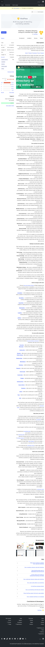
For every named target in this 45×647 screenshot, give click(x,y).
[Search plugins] (32, 12)
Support (2, 38)
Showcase (31, 618)
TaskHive (20, 312)
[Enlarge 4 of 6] (42, 551)
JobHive (19, 317)
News (43, 620)
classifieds (3, 61)
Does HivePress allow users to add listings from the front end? (37, 571)
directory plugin (4, 66)
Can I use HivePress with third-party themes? (35, 589)
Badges (22, 378)
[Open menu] (2, 1)
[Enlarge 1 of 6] (42, 543)
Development (21, 38)
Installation (29, 38)
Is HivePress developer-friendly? (37, 586)
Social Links (20, 374)
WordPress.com (40, 628)
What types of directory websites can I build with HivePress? (37, 563)
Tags (18, 394)
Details (41, 38)
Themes (30, 53)
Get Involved (8, 618)
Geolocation (22, 350)
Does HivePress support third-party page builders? (33, 593)
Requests (18, 368)
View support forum (10, 105)
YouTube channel (20, 438)
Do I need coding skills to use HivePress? (35, 582)
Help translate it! (15, 8)
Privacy (42, 624)
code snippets (31, 441)
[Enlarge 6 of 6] (23, 551)
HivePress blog (21, 434)
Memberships (19, 358)
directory (3, 64)
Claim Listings (20, 355)
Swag (9, 624)
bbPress (41, 631)
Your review (11, 92)
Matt (42, 629)
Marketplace (23, 361)
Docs (39, 53)
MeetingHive (22, 307)
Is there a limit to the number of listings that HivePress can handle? (37, 575)
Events (9, 620)
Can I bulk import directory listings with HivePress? (33, 579)
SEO (20, 398)
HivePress (35, 34)
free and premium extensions (33, 340)
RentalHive (21, 297)
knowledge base (27, 431)
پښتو (40, 638)
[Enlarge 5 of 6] (32, 551)
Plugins (31, 622)
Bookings (21, 365)
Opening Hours (20, 381)
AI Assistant (38, 419)
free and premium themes (29, 285)
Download (4, 32)
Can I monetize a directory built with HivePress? (34, 567)
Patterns (31, 624)
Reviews (35, 38)
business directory (5, 59)
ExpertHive (21, 302)
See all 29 (3, 57)
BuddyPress (41, 633)
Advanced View (11, 71)
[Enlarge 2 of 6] (32, 543)
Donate (9, 622)
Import (20, 391)
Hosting (42, 622)
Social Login (22, 371)
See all (2, 92)
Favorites (22, 345)
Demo (26, 53)
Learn (21, 618)
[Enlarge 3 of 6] (23, 543)
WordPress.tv (18, 624)
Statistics (23, 388)
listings (3, 68)
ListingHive (19, 292)
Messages (21, 346)
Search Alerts (21, 384)
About (42, 618)
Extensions (34, 53)
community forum (30, 445)
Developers (19, 622)
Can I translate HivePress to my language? (35, 596)
